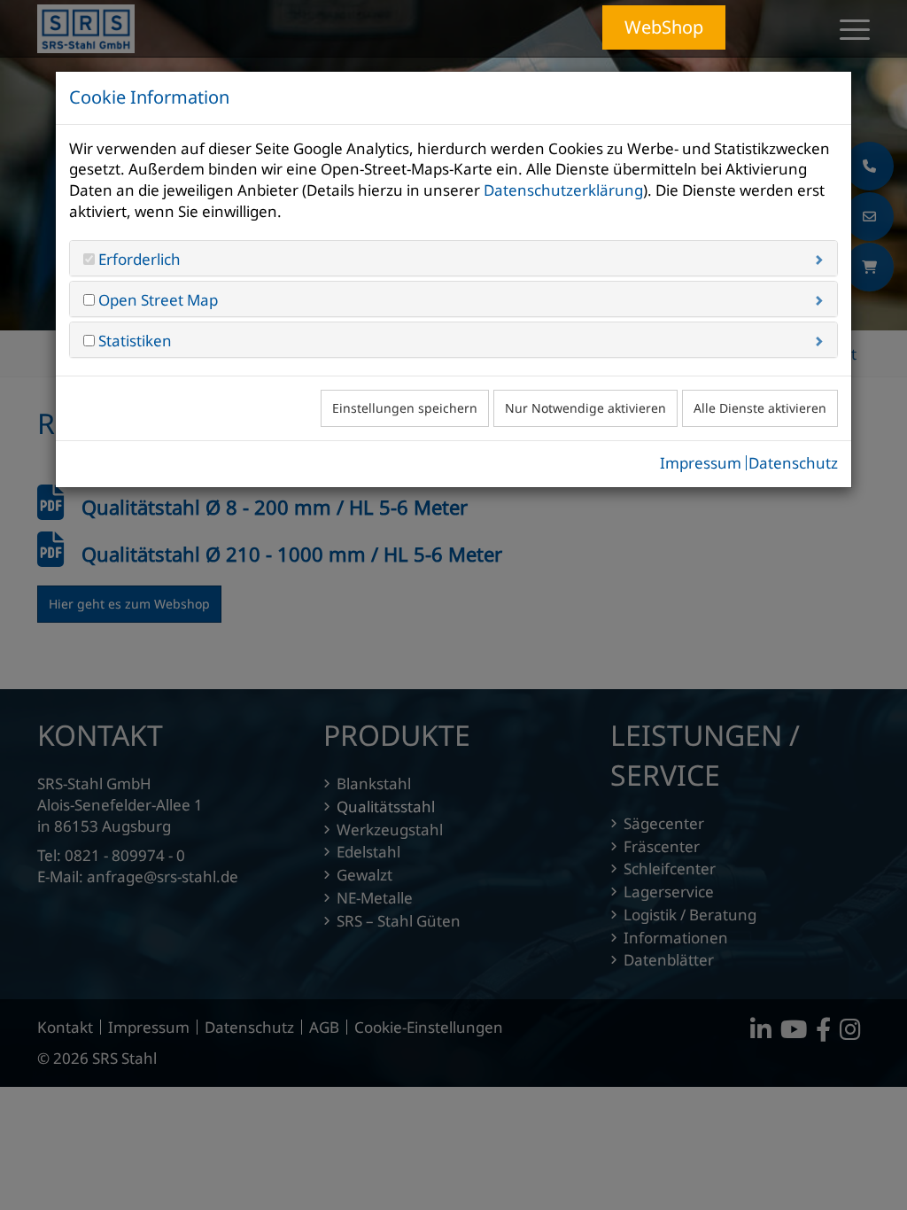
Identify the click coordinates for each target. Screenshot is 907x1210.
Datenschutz (793, 462)
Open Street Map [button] (156, 300)
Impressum (700, 462)
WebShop (663, 27)
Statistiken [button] (133, 340)
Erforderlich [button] (138, 259)
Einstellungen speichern (404, 407)
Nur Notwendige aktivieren (585, 407)
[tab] (453, 258)
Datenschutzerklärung (563, 190)
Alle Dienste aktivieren (760, 407)
